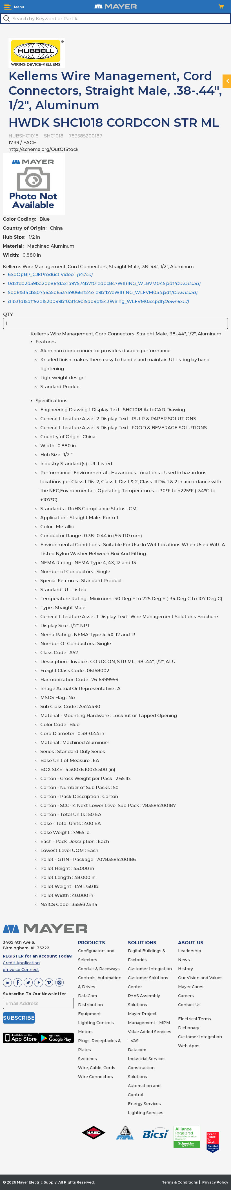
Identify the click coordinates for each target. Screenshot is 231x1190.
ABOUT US (190, 942)
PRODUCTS (91, 942)
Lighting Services (145, 1112)
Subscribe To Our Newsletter (34, 993)
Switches (87, 1058)
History (185, 968)
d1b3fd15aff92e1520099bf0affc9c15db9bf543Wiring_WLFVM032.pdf (98, 301)
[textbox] (115, 18)
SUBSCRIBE (18, 1018)
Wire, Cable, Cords (96, 1067)
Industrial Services (147, 1058)
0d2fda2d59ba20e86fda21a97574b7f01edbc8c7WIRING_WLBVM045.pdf (104, 283)
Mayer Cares (190, 986)
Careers (186, 995)
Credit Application (21, 962)
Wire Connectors (95, 1076)
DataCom (87, 995)
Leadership (189, 950)
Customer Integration (150, 968)
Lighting (86, 1022)
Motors (85, 1031)
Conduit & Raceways (99, 968)
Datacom (137, 1049)
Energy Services (144, 1103)
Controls (104, 1022)
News (184, 959)
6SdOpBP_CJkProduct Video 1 (50, 274)
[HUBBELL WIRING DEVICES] (36, 52)
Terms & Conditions (180, 1182)
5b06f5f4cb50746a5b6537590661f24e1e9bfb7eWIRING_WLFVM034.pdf (102, 292)
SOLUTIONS (142, 942)
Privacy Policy (215, 1182)
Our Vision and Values (200, 977)
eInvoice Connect (21, 969)
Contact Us (189, 1004)
